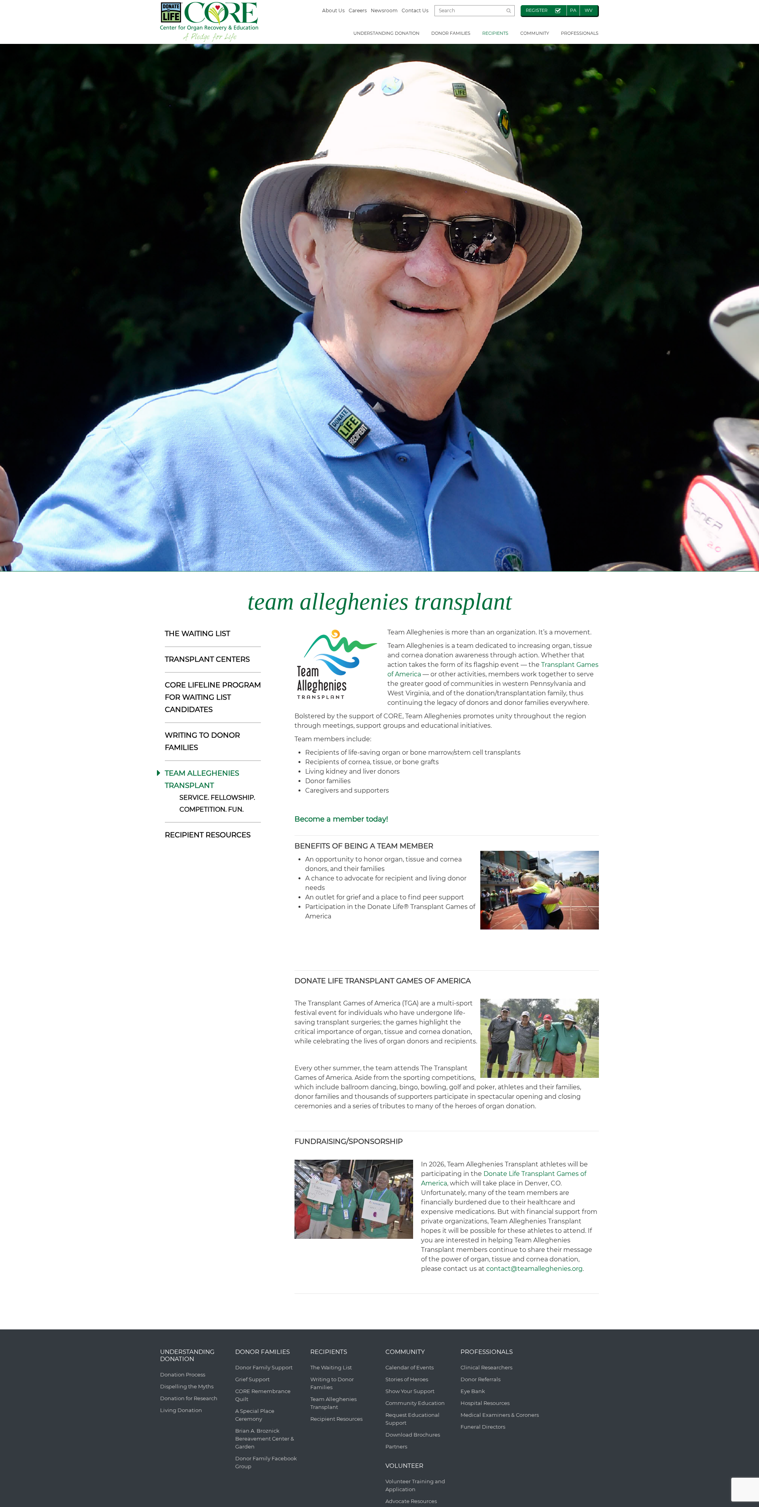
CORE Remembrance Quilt (263, 1395)
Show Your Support (409, 1391)
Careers (358, 10)
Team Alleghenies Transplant (333, 1403)
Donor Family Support (264, 1367)
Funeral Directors (483, 1427)
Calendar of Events (409, 1367)
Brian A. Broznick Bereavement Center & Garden (264, 1438)
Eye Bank (473, 1391)
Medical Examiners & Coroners (500, 1415)
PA (573, 10)
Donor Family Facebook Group (266, 1462)
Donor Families (450, 33)
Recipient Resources (208, 835)
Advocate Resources (411, 1501)
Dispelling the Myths (186, 1386)
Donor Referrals (480, 1379)
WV (589, 10)
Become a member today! (341, 819)
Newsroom (384, 10)
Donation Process (182, 1374)
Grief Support (252, 1379)
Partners (396, 1446)
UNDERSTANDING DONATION (386, 33)
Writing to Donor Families (332, 1383)
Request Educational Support (412, 1419)
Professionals (580, 33)
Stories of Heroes (406, 1379)
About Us (333, 10)
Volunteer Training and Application (415, 1485)
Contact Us (415, 10)
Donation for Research (188, 1398)
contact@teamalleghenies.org (534, 1268)
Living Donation (181, 1410)
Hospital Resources (485, 1403)
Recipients (495, 33)
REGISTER (537, 10)
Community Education (415, 1403)
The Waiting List (197, 633)
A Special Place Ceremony (254, 1415)
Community (534, 33)
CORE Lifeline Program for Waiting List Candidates (213, 697)
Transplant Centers (207, 659)
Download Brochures (412, 1434)
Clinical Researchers (486, 1367)
